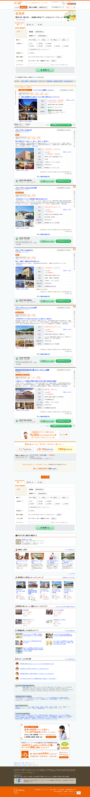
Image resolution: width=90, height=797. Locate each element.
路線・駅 (30, 24)
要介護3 (46, 706)
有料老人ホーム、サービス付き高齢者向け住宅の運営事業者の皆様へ (44, 745)
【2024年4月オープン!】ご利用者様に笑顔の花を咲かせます (31, 199)
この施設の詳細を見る (44, 176)
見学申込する (64, 181)
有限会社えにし (27, 718)
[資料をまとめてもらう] (15, 105)
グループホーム (30, 698)
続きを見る (35, 146)
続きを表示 (19, 244)
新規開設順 (49, 81)
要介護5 (55, 706)
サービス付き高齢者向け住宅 (53, 697)
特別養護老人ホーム (44, 698)
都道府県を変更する (39, 31)
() (43, 49)
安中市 (59, 687)
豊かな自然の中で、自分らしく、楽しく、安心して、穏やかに (32, 141)
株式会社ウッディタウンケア (21, 716)
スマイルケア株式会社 (52, 717)
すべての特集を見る (70, 549)
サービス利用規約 (60, 789)
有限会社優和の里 (53, 716)
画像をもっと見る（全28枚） (22, 410)
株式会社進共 (69, 716)
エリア (20, 24)
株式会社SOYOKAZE (43, 715)
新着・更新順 (24, 81)
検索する (46, 70)
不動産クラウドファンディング (46, 776)
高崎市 (27, 687)
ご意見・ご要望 (53, 789)
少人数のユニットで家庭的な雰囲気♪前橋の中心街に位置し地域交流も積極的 (35, 381)
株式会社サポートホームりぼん (38, 718)
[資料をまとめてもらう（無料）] (74, 156)
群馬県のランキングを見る (69, 577)
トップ (17, 7)
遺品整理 (55, 776)
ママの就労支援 (36, 776)
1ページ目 (45, 477)
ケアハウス (37, 698)
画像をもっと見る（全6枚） (22, 347)
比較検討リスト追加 (68, 90)
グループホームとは (20, 19)
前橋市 (24, 687)
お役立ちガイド (43, 7)
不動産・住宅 (16, 776)
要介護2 (42, 706)
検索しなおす (46, 468)
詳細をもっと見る (70, 100)
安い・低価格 (31, 706)
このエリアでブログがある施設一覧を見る (65, 606)
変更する (59, 56)
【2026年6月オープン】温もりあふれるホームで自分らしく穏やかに (33, 318)
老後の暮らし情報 (61, 776)
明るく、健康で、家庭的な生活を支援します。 (27, 261)
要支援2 (64, 706)
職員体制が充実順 (58, 81)
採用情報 (65, 791)
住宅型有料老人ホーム (31, 697)
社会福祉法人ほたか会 (50, 286)
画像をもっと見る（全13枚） (25, 121)
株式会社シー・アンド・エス (52, 167)
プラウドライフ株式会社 (20, 715)
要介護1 (37, 706)
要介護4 (51, 706)
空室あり (17, 706)
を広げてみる (25, 449)
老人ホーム (26, 776)
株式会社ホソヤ (32, 716)
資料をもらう (48, 181)
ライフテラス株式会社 (20, 717)
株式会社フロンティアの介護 (52, 222)
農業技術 (67, 776)
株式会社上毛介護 (19, 718)
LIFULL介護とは (38, 789)
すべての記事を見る (70, 630)
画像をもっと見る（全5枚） (22, 170)
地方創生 (30, 776)
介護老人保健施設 (53, 698)
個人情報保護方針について (71, 789)
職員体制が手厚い (41, 708)
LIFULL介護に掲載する (58, 791)
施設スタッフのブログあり (42, 289)
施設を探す (24, 7)
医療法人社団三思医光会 (31, 717)
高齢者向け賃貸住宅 (64, 697)
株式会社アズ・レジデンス (32, 715)
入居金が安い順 (33, 81)
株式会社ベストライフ (53, 715)
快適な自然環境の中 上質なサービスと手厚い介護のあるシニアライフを (40, 97)
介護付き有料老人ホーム (20, 697)
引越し (21, 776)
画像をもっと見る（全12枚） (22, 228)
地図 (40, 24)
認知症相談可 (18, 708)
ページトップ (78, 793)
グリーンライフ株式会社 (64, 715)
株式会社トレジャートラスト (52, 718)
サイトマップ (45, 789)
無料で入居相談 (33, 7)
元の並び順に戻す (68, 81)
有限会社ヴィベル (62, 716)
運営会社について (72, 791)
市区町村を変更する (42, 35)
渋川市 (49, 687)
